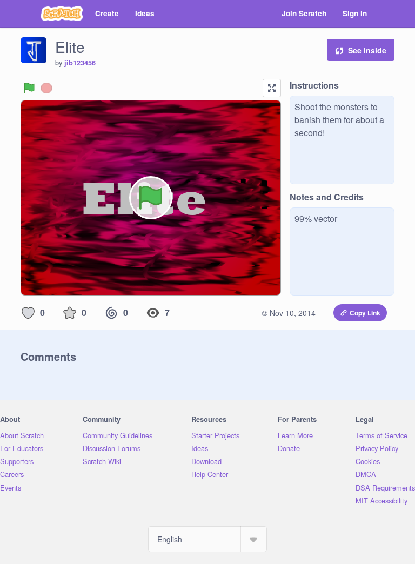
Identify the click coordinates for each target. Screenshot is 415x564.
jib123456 (80, 63)
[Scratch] (62, 13)
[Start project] (29, 88)
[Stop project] (46, 88)
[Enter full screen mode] (272, 88)
